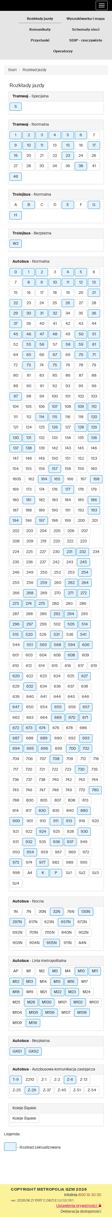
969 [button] (72, 852)
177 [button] (67, 489)
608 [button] (71, 655)
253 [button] (71, 572)
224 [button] (16, 552)
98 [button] (28, 396)
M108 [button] (82, 1013)
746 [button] (29, 790)
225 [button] (29, 552)
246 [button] (16, 572)
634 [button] (43, 686)
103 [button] (94, 396)
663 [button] (29, 718)
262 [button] (71, 583)
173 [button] (29, 489)
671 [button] (85, 718)
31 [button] (41, 313)
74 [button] (42, 365)
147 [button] (15, 458)
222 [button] (70, 541)
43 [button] (81, 324)
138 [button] (29, 448)
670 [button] (72, 718)
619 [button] (94, 666)
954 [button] (30, 852)
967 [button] (58, 852)
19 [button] (16, 156)
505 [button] (71, 624)
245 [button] (83, 562)
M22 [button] (57, 992)
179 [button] (94, 489)
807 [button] (57, 800)
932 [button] (29, 842)
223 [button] (83, 541)
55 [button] (28, 345)
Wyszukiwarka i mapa (86, 19)
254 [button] (84, 572)
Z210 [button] (30, 1080)
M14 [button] (43, 982)
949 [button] (84, 842)
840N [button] (66, 933)
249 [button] (29, 572)
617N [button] (33, 922)
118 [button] (80, 417)
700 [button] (72, 749)
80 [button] (15, 375)
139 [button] (42, 448)
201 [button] (95, 521)
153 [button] (94, 458)
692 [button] (72, 738)
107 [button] (55, 407)
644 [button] (57, 697)
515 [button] (16, 635)
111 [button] (16, 417)
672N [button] (82, 922)
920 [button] (95, 821)
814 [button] (16, 811)
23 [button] (68, 156)
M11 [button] (95, 971)
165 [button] (57, 479)
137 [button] (15, 448)
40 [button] (41, 324)
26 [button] (94, 156)
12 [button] (81, 282)
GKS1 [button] (17, 1051)
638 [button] (84, 686)
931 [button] (16, 842)
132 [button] (42, 438)
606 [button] (57, 655)
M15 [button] (57, 982)
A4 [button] (29, 873)
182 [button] (42, 500)
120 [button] (94, 417)
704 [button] (16, 759)
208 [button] (16, 541)
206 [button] (70, 531)
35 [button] (81, 313)
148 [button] (29, 458)
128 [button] (81, 427)
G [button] (93, 205)
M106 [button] (50, 1013)
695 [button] (30, 749)
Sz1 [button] (69, 873)
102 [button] (81, 396)
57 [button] (55, 345)
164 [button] (44, 479)
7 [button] (94, 135)
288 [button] (29, 614)
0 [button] (15, 272)
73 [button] (29, 365)
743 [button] (82, 780)
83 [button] (41, 375)
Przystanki (40, 40)
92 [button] (54, 386)
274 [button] (29, 604)
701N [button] (33, 933)
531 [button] (57, 635)
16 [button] (81, 145)
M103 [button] (94, 1002)
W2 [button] (15, 244)
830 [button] (42, 811)
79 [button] (94, 365)
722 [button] (55, 769)
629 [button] (16, 686)
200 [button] (81, 521)
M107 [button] (65, 1013)
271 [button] (70, 593)
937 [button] (70, 842)
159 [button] (81, 469)
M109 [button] (17, 1023)
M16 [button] (70, 982)
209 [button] (29, 541)
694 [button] (16, 749)
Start (12, 70)
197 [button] (42, 521)
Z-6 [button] (70, 1080)
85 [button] (54, 375)
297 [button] (29, 624)
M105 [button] (33, 1013)
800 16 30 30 (89, 1195)
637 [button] (71, 686)
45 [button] (15, 334)
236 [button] (29, 562)
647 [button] (16, 707)
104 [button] (16, 407)
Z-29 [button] (32, 1090)
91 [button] (42, 386)
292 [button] (57, 614)
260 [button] (57, 583)
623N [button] (49, 922)
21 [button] (41, 156)
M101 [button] (62, 1002)
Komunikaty (40, 29)
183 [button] (55, 500)
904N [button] (34, 943)
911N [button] (68, 943)
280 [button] (55, 604)
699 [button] (58, 749)
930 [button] (84, 832)
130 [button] (16, 438)
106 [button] (42, 407)
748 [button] (55, 790)
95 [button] (81, 386)
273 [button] (16, 604)
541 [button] (83, 635)
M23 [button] (72, 992)
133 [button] (55, 438)
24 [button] (81, 156)
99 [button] (41, 396)
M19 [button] (29, 992)
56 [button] (41, 345)
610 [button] (16, 666)
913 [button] (69, 821)
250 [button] (43, 572)
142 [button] (55, 448)
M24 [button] (87, 992)
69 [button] (68, 355)
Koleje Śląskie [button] (24, 1118)
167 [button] (83, 479)
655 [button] (58, 707)
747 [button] (42, 790)
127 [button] (68, 427)
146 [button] (94, 448)
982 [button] (55, 863)
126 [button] (55, 427)
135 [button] (81, 438)
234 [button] (96, 552)
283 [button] (69, 604)
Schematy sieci (85, 29)
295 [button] (84, 614)
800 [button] (29, 800)
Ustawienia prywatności (77, 1206)
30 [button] (41, 166)
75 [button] (55, 365)
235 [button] (16, 562)
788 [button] (16, 800)
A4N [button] (82, 943)
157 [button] (55, 469)
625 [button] (70, 676)
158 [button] (68, 469)
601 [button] (16, 655)
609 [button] (85, 655)
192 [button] (81, 510)
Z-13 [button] (83, 1080)
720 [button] (29, 769)
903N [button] (18, 943)
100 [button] (55, 396)
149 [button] (42, 458)
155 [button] (29, 469)
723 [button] (68, 769)
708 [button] (56, 759)
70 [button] (81, 355)
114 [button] (41, 417)
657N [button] (66, 922)
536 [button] (69, 635)
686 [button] (83, 728)
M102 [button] (78, 1002)
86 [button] (68, 375)
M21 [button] (43, 992)
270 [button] (57, 593)
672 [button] (16, 728)
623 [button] (43, 676)
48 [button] (54, 334)
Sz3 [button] (95, 873)
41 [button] (94, 166)
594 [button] (71, 645)
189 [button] (42, 510)
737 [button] (29, 780)
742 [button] (69, 780)
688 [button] (29, 738)
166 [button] (70, 479)
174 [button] (42, 489)
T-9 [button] (16, 1080)
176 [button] (55, 489)
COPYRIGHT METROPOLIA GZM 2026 (49, 1189)
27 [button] (16, 166)
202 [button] (16, 531)
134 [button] (68, 438)
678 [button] (69, 728)
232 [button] (82, 552)
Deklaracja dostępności (81, 1211)
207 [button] (84, 531)
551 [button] (30, 645)
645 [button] (71, 697)
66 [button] (41, 355)
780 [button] (95, 790)
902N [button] (84, 933)
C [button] (42, 205)
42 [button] (68, 324)
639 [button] (16, 697)
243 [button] (69, 562)
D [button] (55, 205)
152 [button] (81, 458)
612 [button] (29, 666)
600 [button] (85, 645)
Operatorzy (63, 51)
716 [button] (96, 759)
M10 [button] (81, 971)
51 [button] (94, 334)
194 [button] (16, 521)
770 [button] (82, 790)
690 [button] (58, 738)
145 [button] (81, 448)
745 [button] (16, 790)
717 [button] (15, 769)
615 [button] (55, 666)
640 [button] (30, 697)
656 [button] (72, 707)
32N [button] (56, 912)
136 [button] (94, 438)
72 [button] (16, 365)
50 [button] (81, 334)
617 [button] (81, 666)
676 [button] (55, 728)
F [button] (81, 205)
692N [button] (18, 933)
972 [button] (86, 852)
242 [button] (56, 562)
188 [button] (29, 510)
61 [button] (94, 345)
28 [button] (28, 166)
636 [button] (57, 686)
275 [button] (42, 604)
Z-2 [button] (57, 1080)
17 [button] (94, 145)
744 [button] (95, 780)
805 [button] (44, 800)
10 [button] (29, 145)
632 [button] (29, 686)
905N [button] (51, 943)
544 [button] (16, 645)
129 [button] (94, 427)
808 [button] (71, 800)
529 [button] (42, 635)
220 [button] (56, 541)
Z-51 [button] (77, 1090)
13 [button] (55, 145)
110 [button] (94, 407)
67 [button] (55, 355)
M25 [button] (16, 1002)
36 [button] (68, 166)
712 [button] (83, 759)
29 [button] (15, 313)
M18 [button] (16, 992)
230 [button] (56, 552)
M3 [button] (55, 971)
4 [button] (55, 135)
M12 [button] (16, 982)
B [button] (28, 205)
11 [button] (42, 145)
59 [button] (81, 345)
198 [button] (55, 521)
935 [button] (42, 842)
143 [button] (68, 448)
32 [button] (55, 313)
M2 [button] (42, 971)
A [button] (15, 205)
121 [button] (15, 427)
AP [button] (15, 971)
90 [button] (28, 386)
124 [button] (29, 427)
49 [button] (68, 334)
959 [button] (44, 852)
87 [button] (81, 375)
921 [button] (16, 832)
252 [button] (57, 572)
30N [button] (42, 912)
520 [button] (29, 635)
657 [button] (86, 707)
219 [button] (43, 541)
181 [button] (28, 500)
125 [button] (42, 427)
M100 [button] (46, 1002)
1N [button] (16, 912)
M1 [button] (28, 971)
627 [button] (84, 676)
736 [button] (16, 780)
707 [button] (43, 759)
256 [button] (29, 583)
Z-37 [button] (47, 1090)
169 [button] (16, 489)
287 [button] (16, 614)
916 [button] (82, 821)
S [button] (15, 107)
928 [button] (70, 832)
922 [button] (29, 832)
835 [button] (56, 811)
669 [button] (58, 718)
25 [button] (54, 303)
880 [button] (84, 811)
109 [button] (81, 407)
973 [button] (16, 863)
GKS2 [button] (34, 1051)
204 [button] (43, 531)
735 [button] (94, 769)
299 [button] (43, 624)
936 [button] (56, 842)
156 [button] (42, 469)
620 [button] (16, 676)
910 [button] (43, 821)
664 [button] (44, 718)
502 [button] (57, 624)
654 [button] (44, 707)
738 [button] (42, 780)
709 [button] (69, 759)
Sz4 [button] (16, 883)
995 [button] (84, 863)
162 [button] (31, 479)
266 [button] (16, 593)
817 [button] (29, 811)
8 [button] (28, 282)
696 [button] (44, 749)
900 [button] (16, 821)
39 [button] (28, 324)
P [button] (56, 873)
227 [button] (43, 552)
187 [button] (15, 510)
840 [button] (70, 811)
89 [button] (15, 386)
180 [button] (16, 500)
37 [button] (16, 324)
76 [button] (68, 365)
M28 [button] (31, 1002)
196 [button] (29, 521)
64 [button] (15, 355)
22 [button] (55, 156)
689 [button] (44, 738)
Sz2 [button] (82, 873)
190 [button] (55, 510)
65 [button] (28, 355)
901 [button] (30, 821)
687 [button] (16, 738)
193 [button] (94, 510)
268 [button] (29, 593)
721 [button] (42, 769)
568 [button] (57, 645)
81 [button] (29, 375)
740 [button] (55, 780)
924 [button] (42, 832)
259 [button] (43, 583)
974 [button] (29, 863)
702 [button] (86, 749)
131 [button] (28, 438)
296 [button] (16, 624)
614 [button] (42, 666)
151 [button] (67, 458)
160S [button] (17, 479)
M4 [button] (68, 971)
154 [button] (16, 469)
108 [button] (68, 407)
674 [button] (42, 728)
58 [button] (68, 345)
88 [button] (94, 375)
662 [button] (16, 718)
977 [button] (42, 863)
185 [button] (81, 500)
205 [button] (57, 531)
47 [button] (42, 334)
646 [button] (85, 697)
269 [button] (43, 593)
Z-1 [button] (43, 1080)
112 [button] (28, 417)
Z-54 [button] (92, 1090)
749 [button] (69, 790)
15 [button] (68, 145)
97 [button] (16, 396)
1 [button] (15, 135)
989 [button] (69, 863)
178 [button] (81, 489)
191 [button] (67, 510)
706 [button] (29, 759)
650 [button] (29, 707)
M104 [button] (17, 1013)
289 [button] (43, 614)
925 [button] (56, 832)
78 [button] (81, 365)
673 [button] (29, 728)
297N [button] (17, 922)
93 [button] (68, 386)
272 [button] (83, 593)
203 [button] (29, 531)
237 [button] (43, 562)
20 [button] (28, 156)
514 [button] (85, 624)
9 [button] (15, 145)
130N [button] (85, 912)
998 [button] (16, 873)
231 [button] (69, 552)
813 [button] (85, 800)
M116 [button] (33, 1023)
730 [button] (81, 769)
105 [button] (29, 407)
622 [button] (29, 676)
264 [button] (85, 583)
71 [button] (94, 355)
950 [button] (16, 852)
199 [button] (68, 521)
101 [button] (67, 396)
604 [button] (43, 655)
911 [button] (55, 821)
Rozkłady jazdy (40, 19)
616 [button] (68, 666)
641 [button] (44, 697)
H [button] (15, 215)
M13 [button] (29, 982)
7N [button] (28, 912)
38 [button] (81, 166)
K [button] (43, 873)
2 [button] (29, 135)
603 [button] (29, 655)
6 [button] (81, 135)
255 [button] (16, 583)
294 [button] (70, 614)
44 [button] (94, 324)
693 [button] (85, 738)
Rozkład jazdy (34, 70)
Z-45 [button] (62, 1090)
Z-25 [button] (17, 1090)
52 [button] (15, 345)
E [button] (68, 205)
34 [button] (54, 166)
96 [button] (94, 386)
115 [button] (54, 417)
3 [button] (42, 135)
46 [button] (15, 177)
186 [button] (94, 500)
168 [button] (96, 479)
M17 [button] (84, 982)
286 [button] (82, 604)
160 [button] (94, 469)
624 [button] (57, 676)
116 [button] (67, 417)
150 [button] (55, 458)
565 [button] (43, 645)
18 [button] (55, 293)
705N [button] (50, 933)
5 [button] (68, 135)
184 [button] (68, 500)
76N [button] (70, 912)
